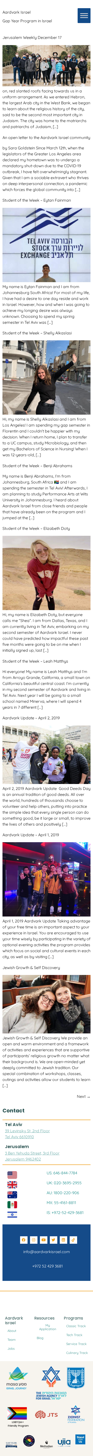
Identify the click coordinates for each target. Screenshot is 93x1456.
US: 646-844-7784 (62, 1172)
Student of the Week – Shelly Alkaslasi (37, 332)
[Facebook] (24, 1240)
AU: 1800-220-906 (63, 1192)
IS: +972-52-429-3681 (65, 1212)
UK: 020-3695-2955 (64, 1182)
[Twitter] (53, 1240)
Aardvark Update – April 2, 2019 (31, 717)
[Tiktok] (73, 1240)
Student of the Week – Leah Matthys (35, 661)
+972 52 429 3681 (46, 1266)
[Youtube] (43, 1240)
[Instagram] (33, 1240)
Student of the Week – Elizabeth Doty (36, 528)
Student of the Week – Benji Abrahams (37, 465)
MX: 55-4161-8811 (61, 1202)
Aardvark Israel (16, 12)
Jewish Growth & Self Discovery (31, 967)
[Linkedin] (63, 1240)
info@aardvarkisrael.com (46, 1251)
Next (84, 1096)
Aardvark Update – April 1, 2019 (30, 834)
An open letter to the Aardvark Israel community (46, 137)
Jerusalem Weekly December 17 (32, 37)
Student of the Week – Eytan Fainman (36, 200)
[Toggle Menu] (84, 15)
